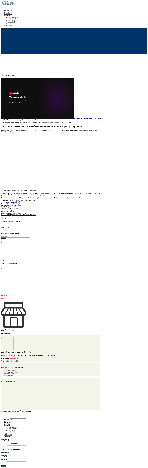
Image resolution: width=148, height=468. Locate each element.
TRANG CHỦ (8, 12)
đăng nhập (9, 221)
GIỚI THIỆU (8, 14)
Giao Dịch (7, 23)
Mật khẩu (4, 446)
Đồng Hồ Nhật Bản (13, 19)
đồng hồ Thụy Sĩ (19, 200)
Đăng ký (3, 465)
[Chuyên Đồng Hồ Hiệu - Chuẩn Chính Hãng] (8, 3)
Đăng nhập (16, 449)
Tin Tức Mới (3, 28)
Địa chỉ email (5, 459)
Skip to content (5, 1)
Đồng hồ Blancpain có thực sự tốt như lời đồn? (13, 213)
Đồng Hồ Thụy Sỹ (13, 17)
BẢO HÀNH (8, 25)
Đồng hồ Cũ (8, 15)
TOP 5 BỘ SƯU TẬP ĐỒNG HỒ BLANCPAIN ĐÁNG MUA (18, 215)
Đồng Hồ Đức (11, 20)
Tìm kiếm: (7, 10)
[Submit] (4, 421)
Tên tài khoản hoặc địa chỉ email (10, 443)
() (36, 355)
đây (34, 200)
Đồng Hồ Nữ (11, 22)
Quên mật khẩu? (5, 452)
